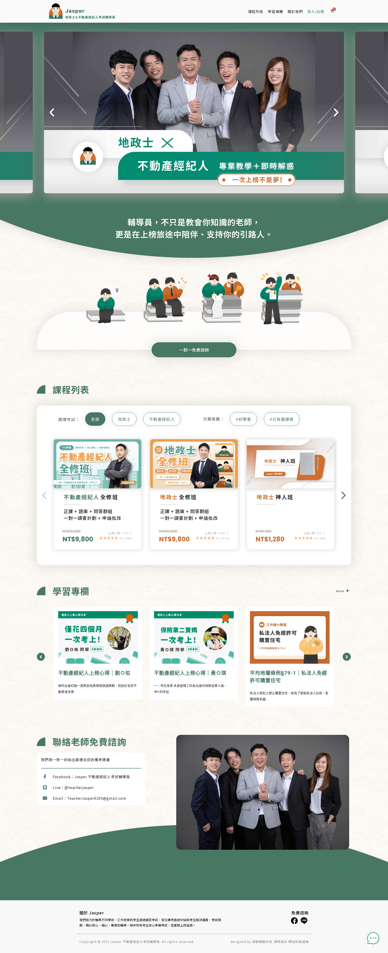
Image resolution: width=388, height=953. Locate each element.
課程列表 (255, 11)
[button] (51, 112)
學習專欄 (275, 11)
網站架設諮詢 (298, 941)
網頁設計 (280, 941)
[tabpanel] (194, 499)
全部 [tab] (95, 419)
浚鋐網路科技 (262, 941)
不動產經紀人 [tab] (162, 419)
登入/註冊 (315, 11)
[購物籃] (332, 11)
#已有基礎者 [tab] (282, 419)
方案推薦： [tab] (213, 419)
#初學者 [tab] (243, 419)
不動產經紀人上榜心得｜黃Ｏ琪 (94, 673)
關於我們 (295, 11)
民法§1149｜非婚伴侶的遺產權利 (289, 673)
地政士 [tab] (124, 419)
